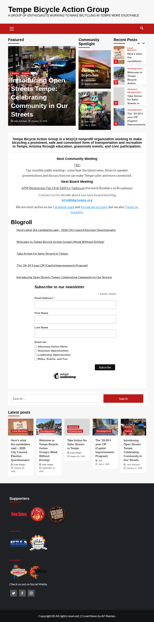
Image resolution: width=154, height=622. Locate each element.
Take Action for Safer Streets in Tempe (42, 253)
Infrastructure (134, 92)
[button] (12, 28)
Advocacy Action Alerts (53, 346)
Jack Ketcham (20, 121)
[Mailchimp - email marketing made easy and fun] (64, 378)
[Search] (142, 28)
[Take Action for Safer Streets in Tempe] (119, 96)
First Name (41, 312)
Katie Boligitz (90, 80)
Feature (25, 73)
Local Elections (132, 49)
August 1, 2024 (91, 84)
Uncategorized (134, 69)
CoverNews (89, 616)
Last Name (41, 327)
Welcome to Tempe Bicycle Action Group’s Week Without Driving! (60, 241)
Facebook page (63, 207)
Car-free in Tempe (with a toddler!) (92, 111)
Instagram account (94, 207)
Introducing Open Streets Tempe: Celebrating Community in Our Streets (39, 97)
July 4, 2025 (103, 464)
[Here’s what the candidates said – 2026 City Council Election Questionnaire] (119, 55)
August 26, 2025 (77, 456)
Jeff (100, 461)
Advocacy (132, 89)
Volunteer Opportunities (53, 350)
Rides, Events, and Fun (53, 358)
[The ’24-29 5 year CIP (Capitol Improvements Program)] (119, 117)
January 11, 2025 (39, 121)
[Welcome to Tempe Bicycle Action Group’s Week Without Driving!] (119, 76)
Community (88, 66)
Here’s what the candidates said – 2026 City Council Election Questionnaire (66, 230)
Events (15, 73)
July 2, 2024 (89, 125)
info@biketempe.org (77, 200)
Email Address (45, 298)
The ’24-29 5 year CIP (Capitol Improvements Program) (136, 121)
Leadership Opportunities (54, 354)
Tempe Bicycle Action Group (58, 9)
